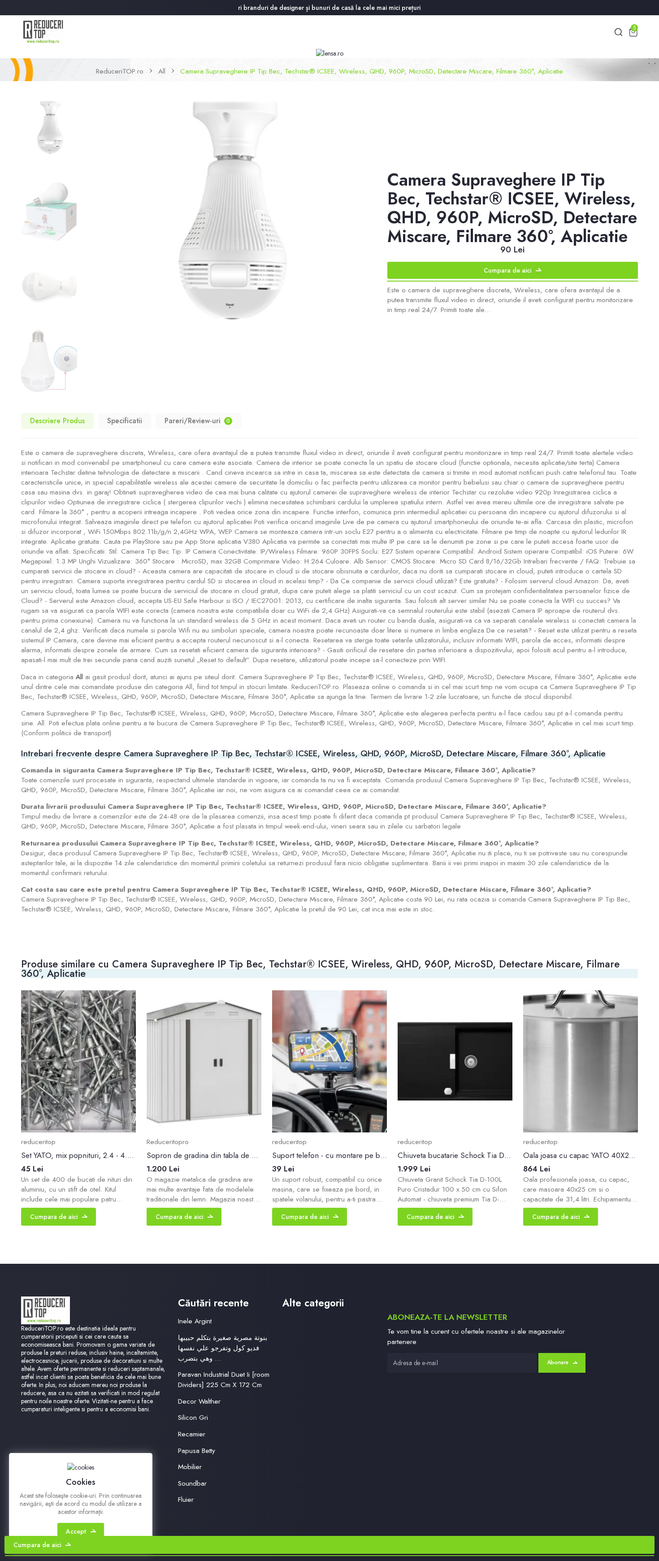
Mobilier (190, 1466)
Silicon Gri (193, 1417)
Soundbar (192, 1483)
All (161, 71)
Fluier (186, 1499)
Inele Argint (195, 1321)
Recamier (191, 1434)
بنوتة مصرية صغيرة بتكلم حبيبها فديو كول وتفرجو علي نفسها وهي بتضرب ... (222, 1347)
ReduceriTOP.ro (119, 71)
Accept (76, 1531)
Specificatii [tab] (124, 421)
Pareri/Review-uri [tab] (197, 421)
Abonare (557, 1362)
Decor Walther (199, 1401)
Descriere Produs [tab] (57, 421)
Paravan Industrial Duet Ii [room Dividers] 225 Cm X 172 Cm (223, 1379)
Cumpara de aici (507, 270)
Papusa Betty (196, 1450)
